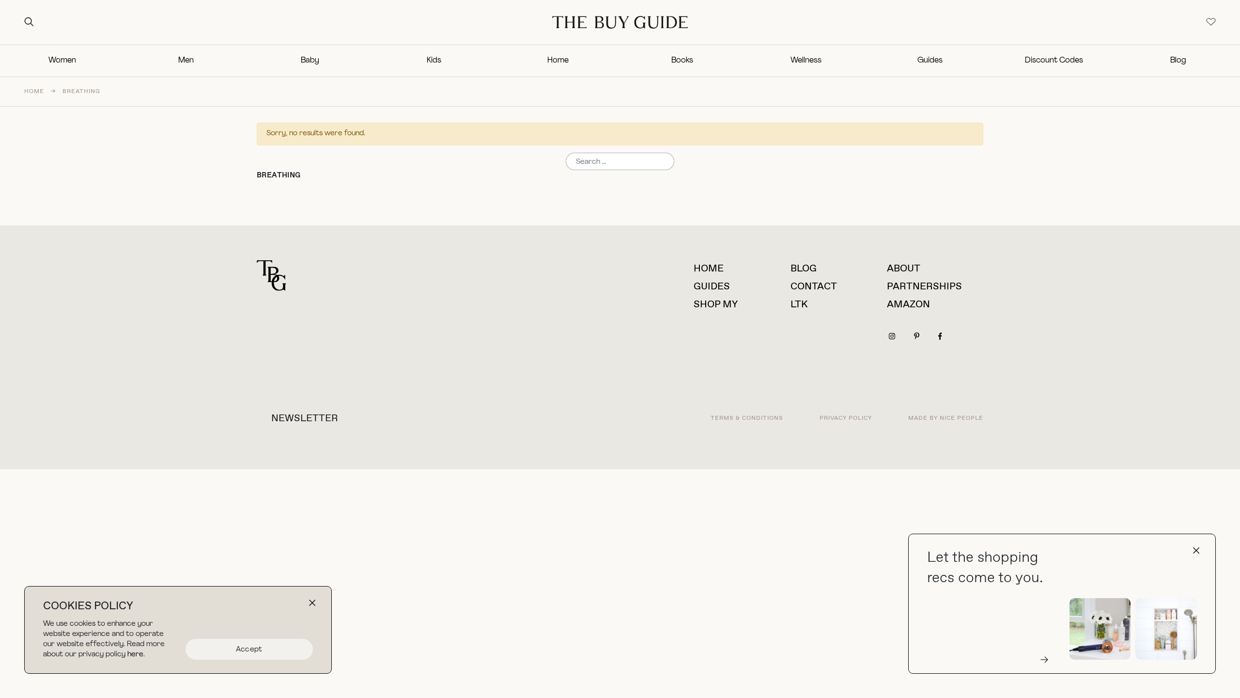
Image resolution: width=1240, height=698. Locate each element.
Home (558, 60)
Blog (1178, 60)
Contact (813, 286)
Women (62, 60)
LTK (799, 304)
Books (682, 60)
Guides (930, 60)
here (135, 654)
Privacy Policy (846, 418)
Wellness (806, 60)
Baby (310, 60)
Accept (249, 649)
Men (186, 60)
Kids (434, 60)
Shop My (716, 304)
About (903, 268)
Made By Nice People (945, 418)
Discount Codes (1054, 60)
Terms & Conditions (747, 418)
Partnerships (924, 286)
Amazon (908, 304)
